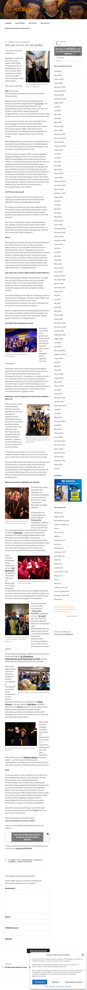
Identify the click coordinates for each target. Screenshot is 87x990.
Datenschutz (60, 986)
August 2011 (58, 464)
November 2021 (59, 280)
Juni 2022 (57, 252)
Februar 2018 (58, 386)
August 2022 (58, 244)
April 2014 (57, 425)
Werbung (57, 599)
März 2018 (58, 382)
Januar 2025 (58, 130)
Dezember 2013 (59, 441)
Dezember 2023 (59, 181)
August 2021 (58, 291)
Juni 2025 (57, 110)
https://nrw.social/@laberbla (63, 634)
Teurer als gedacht (60, 591)
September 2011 (60, 461)
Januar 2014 (58, 437)
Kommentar (10, 888)
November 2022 (59, 232)
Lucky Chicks (20, 23)
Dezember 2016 (59, 398)
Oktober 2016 (59, 401)
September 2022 (60, 240)
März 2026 (58, 75)
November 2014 (59, 421)
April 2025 (57, 118)
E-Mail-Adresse (12, 928)
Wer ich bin (33, 23)
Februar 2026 (58, 79)
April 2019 (57, 370)
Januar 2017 (58, 394)
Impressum (68, 986)
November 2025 (60, 91)
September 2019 (60, 354)
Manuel (26, 42)
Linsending (17, 533)
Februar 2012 (58, 449)
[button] (83, 955)
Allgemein (12, 860)
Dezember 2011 (59, 453)
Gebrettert (57, 548)
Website (8, 939)
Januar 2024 (58, 177)
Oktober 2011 (59, 457)
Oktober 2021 (59, 283)
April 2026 (57, 71)
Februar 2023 (58, 221)
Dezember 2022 (59, 228)
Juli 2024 (57, 154)
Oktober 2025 (59, 95)
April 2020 (57, 346)
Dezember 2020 (59, 323)
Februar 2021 (58, 315)
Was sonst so (45, 23)
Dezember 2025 (59, 87)
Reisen (56, 583)
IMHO (56, 560)
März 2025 (58, 122)
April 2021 (57, 307)
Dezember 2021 (59, 276)
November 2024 (60, 138)
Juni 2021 (57, 299)
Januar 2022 (58, 272)
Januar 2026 (58, 83)
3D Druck (57, 513)
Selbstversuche (24, 862)
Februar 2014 (58, 433)
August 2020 (58, 339)
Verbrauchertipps (60, 595)
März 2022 (58, 264)
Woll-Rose (31, 704)
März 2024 (58, 169)
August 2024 (58, 150)
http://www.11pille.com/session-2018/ (20, 821)
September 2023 (60, 193)
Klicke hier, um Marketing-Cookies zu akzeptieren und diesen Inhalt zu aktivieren (27, 837)
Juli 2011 (57, 468)
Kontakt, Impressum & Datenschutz (17, 28)
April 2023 (57, 213)
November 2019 (59, 350)
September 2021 (60, 287)
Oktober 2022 (59, 236)
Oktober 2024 (59, 142)
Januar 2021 (58, 319)
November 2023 (60, 185)
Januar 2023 (58, 224)
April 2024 (57, 166)
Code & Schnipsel (60, 524)
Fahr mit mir (58, 532)
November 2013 (59, 445)
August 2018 (58, 378)
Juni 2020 (57, 342)
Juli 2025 (57, 107)
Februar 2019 (58, 374)
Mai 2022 (57, 256)
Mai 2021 (57, 303)
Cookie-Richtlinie (50, 986)
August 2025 (58, 103)
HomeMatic (58, 556)
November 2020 (60, 327)
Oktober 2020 (59, 331)
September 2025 (60, 99)
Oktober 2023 (59, 189)
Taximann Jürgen (30, 757)
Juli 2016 (57, 409)
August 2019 (58, 358)
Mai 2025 (57, 114)
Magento (57, 576)
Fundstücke (58, 540)
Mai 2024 (57, 162)
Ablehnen (55, 982)
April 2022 (57, 260)
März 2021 (58, 311)
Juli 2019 (57, 362)
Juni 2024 (57, 158)
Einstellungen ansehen (74, 982)
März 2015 (58, 417)
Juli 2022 (57, 248)
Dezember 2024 (59, 134)
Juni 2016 (57, 413)
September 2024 (60, 146)
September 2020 (60, 335)
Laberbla (8, 23)
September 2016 (60, 405)
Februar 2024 (58, 173)
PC (55, 579)
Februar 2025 (58, 126)
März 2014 (58, 429)
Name (8, 917)
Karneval (38, 860)
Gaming (57, 544)
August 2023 (58, 197)
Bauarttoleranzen (60, 520)
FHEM (56, 536)
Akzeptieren (39, 982)
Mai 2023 (57, 209)
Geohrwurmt (27, 860)
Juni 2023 (57, 205)
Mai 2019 (57, 366)
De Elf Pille (39, 104)
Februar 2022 (58, 268)
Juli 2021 (57, 295)
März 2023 (58, 217)
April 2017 (57, 390)
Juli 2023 (57, 201)
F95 (19, 860)
